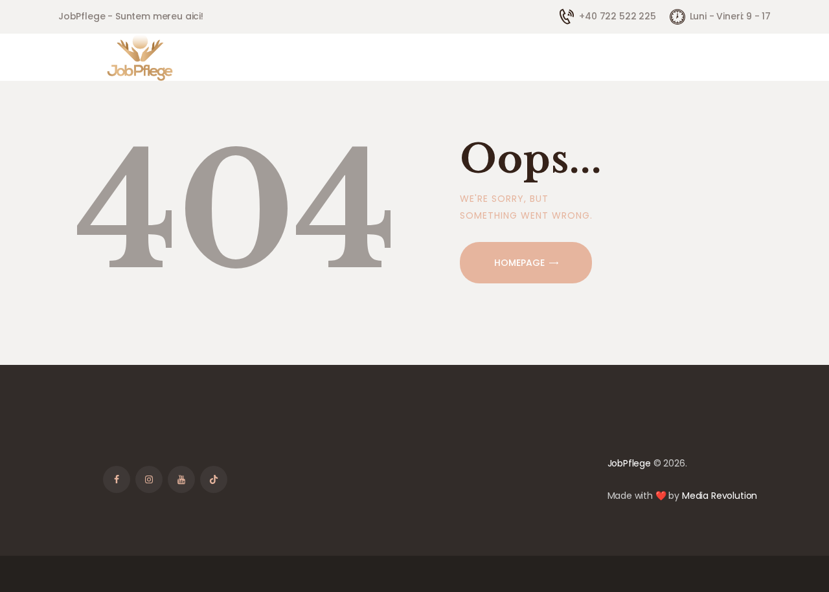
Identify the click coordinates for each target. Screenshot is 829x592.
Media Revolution (719, 495)
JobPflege (629, 463)
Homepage (519, 262)
